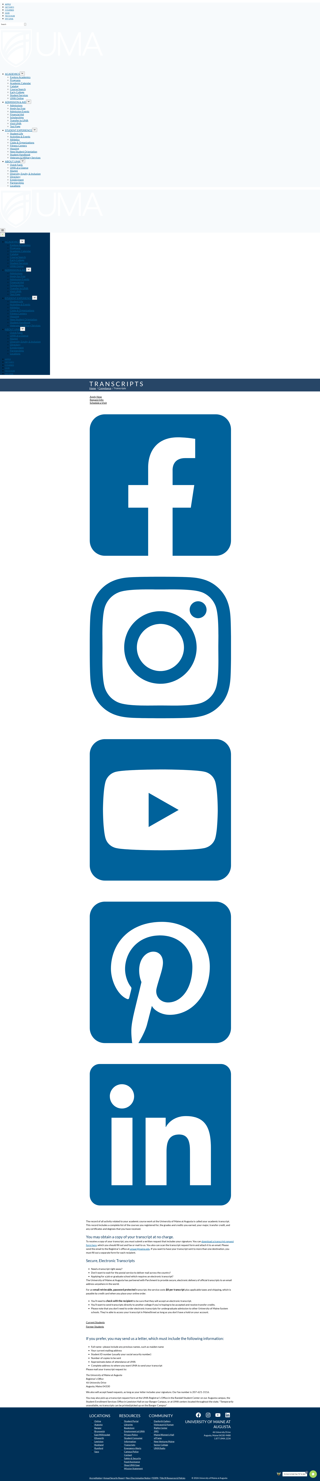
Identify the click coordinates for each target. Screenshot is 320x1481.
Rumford (98, 1448)
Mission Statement (133, 1468)
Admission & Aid (15, 102)
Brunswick (99, 1431)
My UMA (9, 19)
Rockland (99, 1444)
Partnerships (17, 182)
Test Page (15, 126)
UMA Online (17, 98)
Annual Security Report (114, 1478)
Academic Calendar (20, 83)
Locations (15, 185)
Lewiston (98, 1441)
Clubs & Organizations (22, 142)
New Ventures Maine (164, 1441)
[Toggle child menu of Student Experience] (34, 130)
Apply (8, 4)
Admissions (16, 105)
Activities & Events (20, 136)
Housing (14, 148)
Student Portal (131, 1421)
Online (97, 1421)
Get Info (9, 7)
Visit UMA (15, 123)
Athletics (15, 139)
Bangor (98, 1428)
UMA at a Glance (19, 167)
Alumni (14, 170)
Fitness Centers (18, 145)
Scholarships (17, 117)
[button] (313, 1474)
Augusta (98, 1424)
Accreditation (95, 1478)
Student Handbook (20, 154)
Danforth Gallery (162, 1421)
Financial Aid (17, 114)
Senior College (161, 1444)
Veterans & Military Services (25, 157)
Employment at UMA (134, 1431)
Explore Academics (20, 77)
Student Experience (18, 130)
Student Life (16, 133)
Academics (12, 73)
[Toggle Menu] (2, 230)
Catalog (14, 86)
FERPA (155, 1478)
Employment (17, 179)
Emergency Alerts (132, 1448)
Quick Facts (16, 164)
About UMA (12, 161)
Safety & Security (132, 1458)
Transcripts (129, 1444)
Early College (17, 92)
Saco (96, 1451)
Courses (9, 10)
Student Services (19, 95)
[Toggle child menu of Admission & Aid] (28, 102)
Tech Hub (10, 16)
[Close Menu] (2, 235)
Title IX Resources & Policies (172, 1478)
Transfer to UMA (19, 120)
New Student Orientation (23, 151)
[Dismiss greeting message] (306, 1472)
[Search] (25, 24)
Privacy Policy (131, 1434)
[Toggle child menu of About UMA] (22, 161)
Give (7, 13)
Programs (15, 80)
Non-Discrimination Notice (138, 1478)
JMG (156, 1431)
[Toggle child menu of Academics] (22, 73)
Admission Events (19, 111)
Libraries (128, 1424)
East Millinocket (102, 1434)
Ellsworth (99, 1438)
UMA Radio (159, 1448)
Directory (15, 176)
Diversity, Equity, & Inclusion (25, 173)
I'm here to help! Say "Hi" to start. (295, 1474)
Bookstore (129, 1428)
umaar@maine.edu (140, 1248)
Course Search (18, 89)
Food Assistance (132, 1461)
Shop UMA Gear (132, 1465)
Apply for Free (17, 108)
